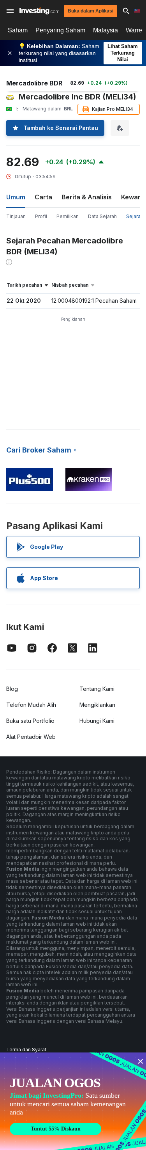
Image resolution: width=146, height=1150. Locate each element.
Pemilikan (67, 216)
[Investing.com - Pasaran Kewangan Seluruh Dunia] (39, 10)
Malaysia (105, 30)
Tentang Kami (96, 688)
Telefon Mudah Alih (31, 704)
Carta (43, 197)
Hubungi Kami (96, 720)
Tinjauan (16, 216)
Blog (12, 688)
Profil (41, 216)
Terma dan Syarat (26, 1049)
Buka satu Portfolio (30, 720)
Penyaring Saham (60, 30)
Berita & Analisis (87, 197)
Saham (18, 30)
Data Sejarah (102, 216)
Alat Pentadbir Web (31, 736)
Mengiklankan (97, 704)
